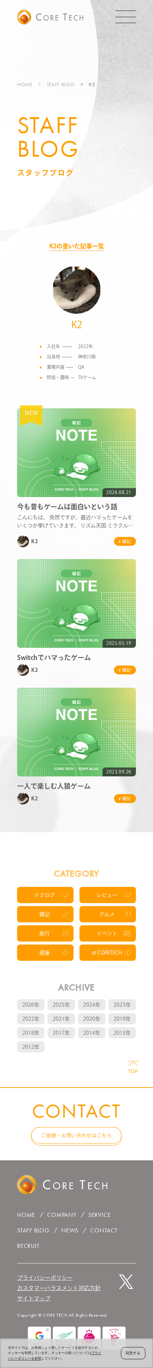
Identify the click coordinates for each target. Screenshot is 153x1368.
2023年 (122, 1004)
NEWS (69, 1230)
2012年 (30, 1046)
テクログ (44, 895)
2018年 (30, 1032)
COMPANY (61, 1215)
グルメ (107, 914)
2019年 (122, 1018)
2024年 (91, 1004)
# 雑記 (124, 541)
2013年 (122, 1032)
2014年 (91, 1032)
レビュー (107, 895)
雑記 (44, 914)
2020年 (91, 1018)
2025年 (61, 1004)
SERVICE (99, 1215)
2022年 (30, 1018)
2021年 (61, 1018)
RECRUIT (28, 1246)
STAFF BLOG (61, 84)
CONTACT (104, 1230)
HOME (25, 84)
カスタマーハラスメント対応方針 (59, 1288)
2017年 (61, 1032)
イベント (107, 933)
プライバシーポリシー (45, 1277)
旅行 (44, 933)
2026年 (30, 1004)
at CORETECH (107, 952)
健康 (44, 952)
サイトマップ (34, 1298)
